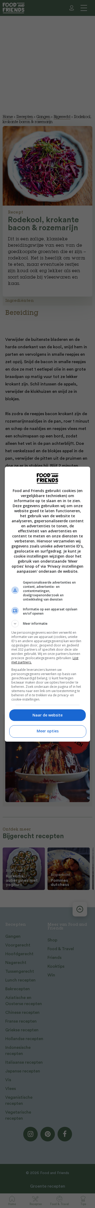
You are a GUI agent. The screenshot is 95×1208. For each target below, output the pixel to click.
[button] (47, 623)
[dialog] (47, 604)
